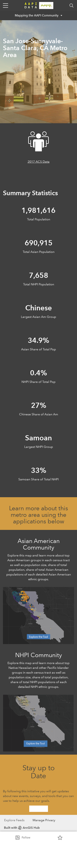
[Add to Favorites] (60, 837)
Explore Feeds (14, 820)
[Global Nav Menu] (5, 5)
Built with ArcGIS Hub (22, 828)
